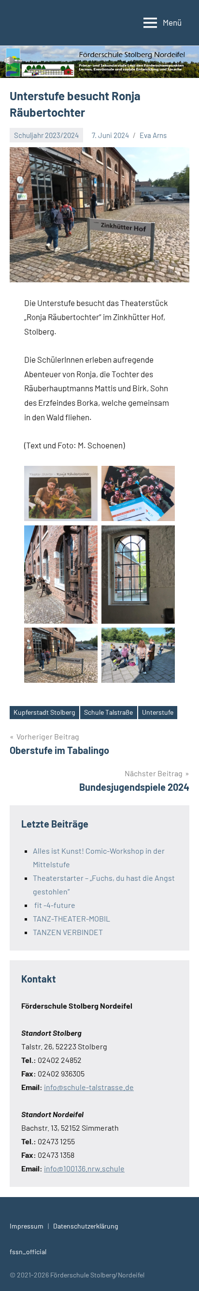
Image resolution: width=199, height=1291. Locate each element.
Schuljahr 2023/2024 (46, 135)
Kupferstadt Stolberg (44, 712)
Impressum (26, 1226)
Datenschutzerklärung (85, 1226)
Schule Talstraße (108, 712)
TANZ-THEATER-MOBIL (71, 918)
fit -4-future (54, 904)
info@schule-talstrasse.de (89, 1086)
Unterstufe (157, 712)
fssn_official (28, 1251)
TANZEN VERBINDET (68, 932)
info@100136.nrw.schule (84, 1168)
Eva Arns (153, 135)
